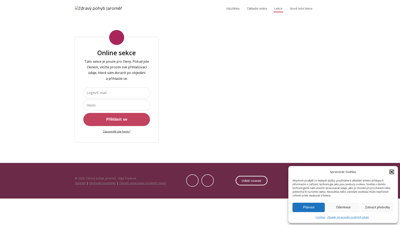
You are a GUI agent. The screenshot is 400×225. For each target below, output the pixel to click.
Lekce (278, 8)
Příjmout (308, 207)
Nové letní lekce (301, 8)
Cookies (320, 217)
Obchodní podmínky (102, 183)
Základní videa (257, 8)
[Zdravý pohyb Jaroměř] (98, 8)
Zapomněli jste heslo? (116, 131)
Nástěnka (233, 8)
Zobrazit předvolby (377, 207)
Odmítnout (343, 207)
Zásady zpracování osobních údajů (348, 217)
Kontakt (80, 183)
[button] (392, 172)
